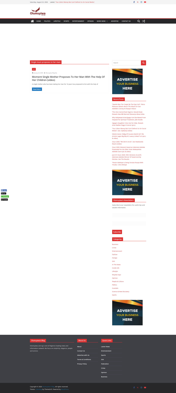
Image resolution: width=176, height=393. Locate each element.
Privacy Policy (82, 364)
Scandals (115, 288)
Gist (34, 69)
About (79, 347)
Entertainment (78, 21)
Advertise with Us (83, 355)
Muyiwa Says (116, 275)
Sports (66, 21)
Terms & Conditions (84, 359)
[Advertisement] (88, 39)
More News (101, 21)
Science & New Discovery (120, 292)
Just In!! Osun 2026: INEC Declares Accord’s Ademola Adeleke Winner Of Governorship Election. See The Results (126, 157)
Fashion (114, 254)
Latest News (105, 347)
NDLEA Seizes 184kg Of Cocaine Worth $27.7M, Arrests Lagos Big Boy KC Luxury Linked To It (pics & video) (129, 136)
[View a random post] (143, 21)
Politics (47, 21)
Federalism (105, 364)
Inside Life (115, 268)
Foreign (114, 258)
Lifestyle (57, 21)
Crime (114, 248)
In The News (116, 265)
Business (115, 244)
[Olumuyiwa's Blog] (32, 21)
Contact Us (126, 21)
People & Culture (118, 281)
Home (38, 21)
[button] (107, 21)
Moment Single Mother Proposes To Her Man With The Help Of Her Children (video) (68, 78)
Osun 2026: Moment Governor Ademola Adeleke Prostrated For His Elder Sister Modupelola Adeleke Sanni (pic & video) (128, 149)
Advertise (114, 21)
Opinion (90, 21)
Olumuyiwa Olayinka (51, 73)
